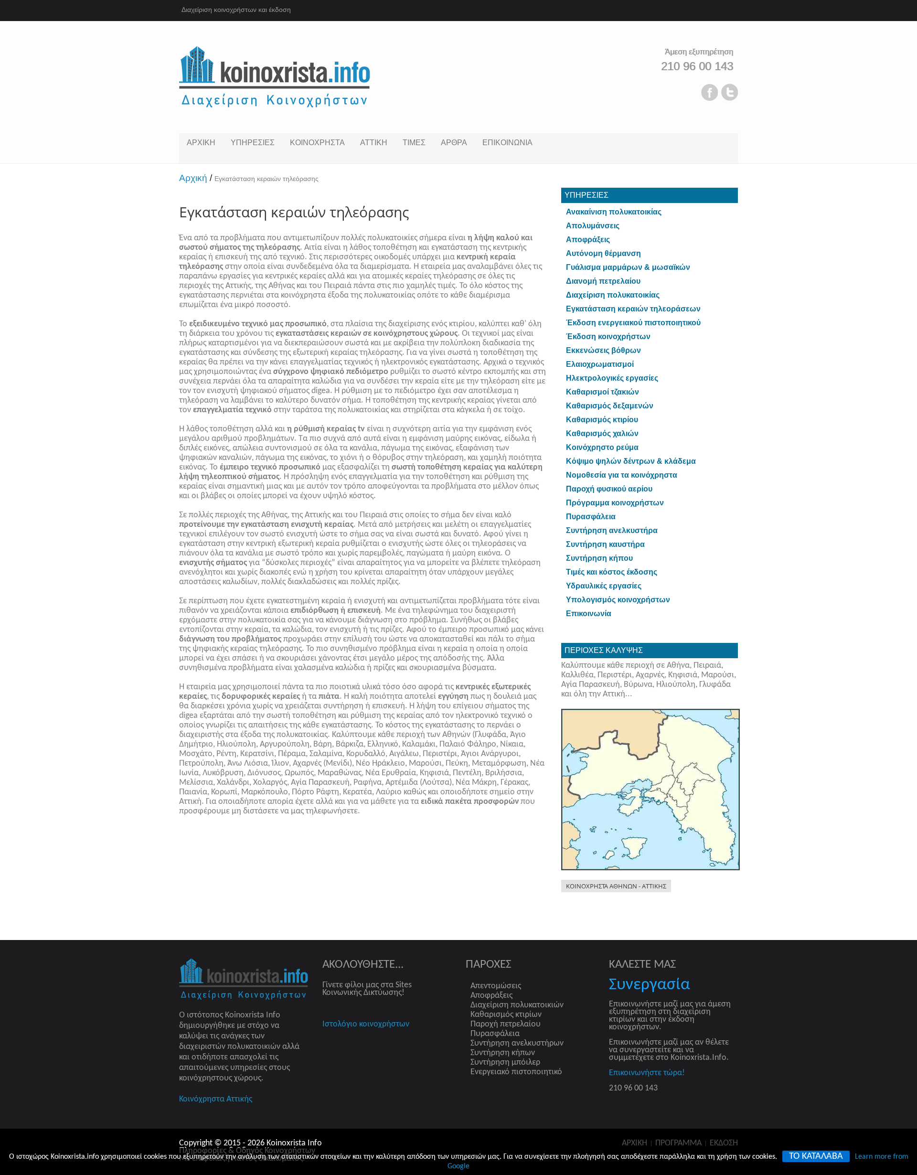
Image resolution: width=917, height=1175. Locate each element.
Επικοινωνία (588, 613)
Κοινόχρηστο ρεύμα (602, 447)
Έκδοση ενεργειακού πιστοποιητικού (633, 323)
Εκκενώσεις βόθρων (603, 350)
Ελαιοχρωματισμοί (600, 364)
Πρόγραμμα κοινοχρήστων (615, 503)
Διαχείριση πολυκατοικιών (517, 1005)
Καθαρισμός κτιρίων (506, 1014)
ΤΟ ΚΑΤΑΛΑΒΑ (816, 1156)
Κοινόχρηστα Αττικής (215, 1099)
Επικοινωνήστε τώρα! (647, 1073)
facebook (709, 92)
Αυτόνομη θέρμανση (603, 253)
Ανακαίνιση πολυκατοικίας (613, 212)
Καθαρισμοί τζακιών (602, 392)
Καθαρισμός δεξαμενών (609, 406)
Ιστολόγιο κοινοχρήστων (365, 1024)
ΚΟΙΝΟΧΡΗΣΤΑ (317, 143)
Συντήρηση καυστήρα (605, 544)
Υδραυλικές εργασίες (603, 586)
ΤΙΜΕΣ (414, 143)
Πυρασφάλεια (591, 517)
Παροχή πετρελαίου (505, 1024)
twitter (729, 92)
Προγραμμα (678, 1143)
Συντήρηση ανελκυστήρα (612, 530)
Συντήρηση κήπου (599, 558)
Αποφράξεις (588, 239)
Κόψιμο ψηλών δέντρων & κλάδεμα (631, 461)
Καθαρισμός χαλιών (602, 433)
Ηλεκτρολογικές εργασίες (612, 378)
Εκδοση (724, 1143)
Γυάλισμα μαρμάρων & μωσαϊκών (628, 267)
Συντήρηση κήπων (502, 1053)
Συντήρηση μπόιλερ (505, 1062)
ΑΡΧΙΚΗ (201, 143)
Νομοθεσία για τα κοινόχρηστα (621, 475)
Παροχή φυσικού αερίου (609, 489)
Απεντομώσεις (495, 986)
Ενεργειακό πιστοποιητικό (516, 1072)
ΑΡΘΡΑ (454, 143)
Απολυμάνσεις (592, 226)
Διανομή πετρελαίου (603, 281)
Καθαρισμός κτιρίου (602, 420)
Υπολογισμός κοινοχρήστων (618, 600)
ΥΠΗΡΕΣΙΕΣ (253, 143)
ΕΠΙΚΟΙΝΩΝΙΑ (507, 143)
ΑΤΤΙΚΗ (373, 143)
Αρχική (195, 178)
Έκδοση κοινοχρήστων (608, 336)
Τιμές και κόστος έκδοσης (611, 572)
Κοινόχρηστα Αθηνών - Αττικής (616, 886)
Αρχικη (634, 1143)
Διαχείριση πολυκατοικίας (613, 295)
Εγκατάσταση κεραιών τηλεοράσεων (633, 309)
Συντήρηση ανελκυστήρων (517, 1043)
